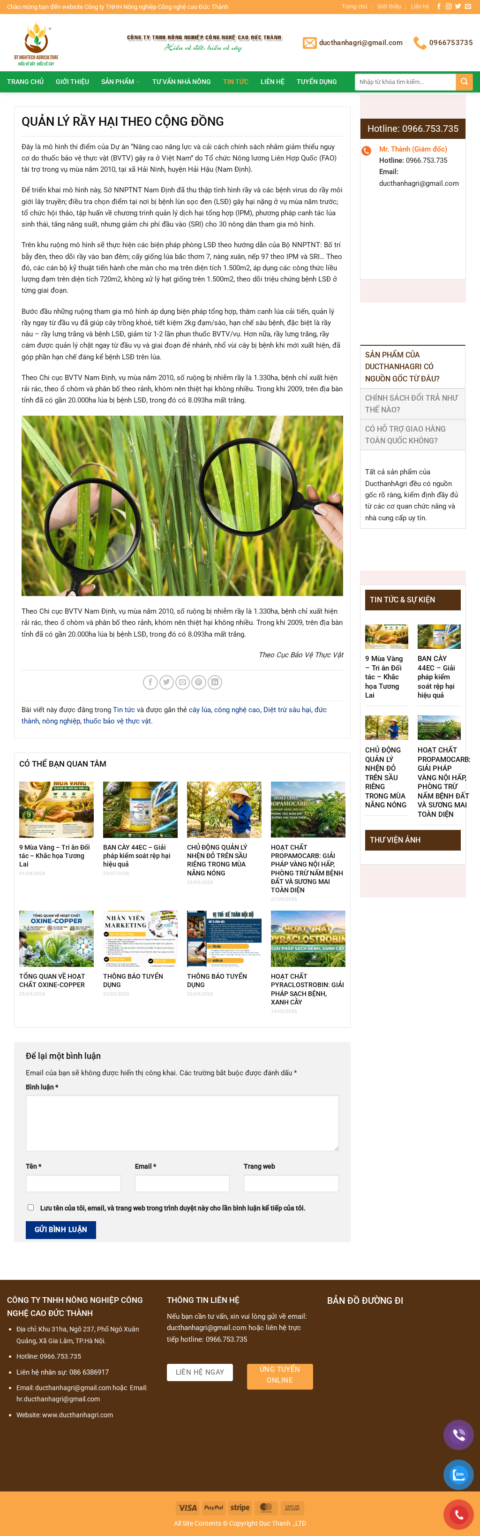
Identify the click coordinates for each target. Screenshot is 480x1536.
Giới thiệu (389, 6)
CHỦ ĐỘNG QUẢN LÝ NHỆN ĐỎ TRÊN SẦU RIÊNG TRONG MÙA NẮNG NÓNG (217, 860)
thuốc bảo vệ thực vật (117, 721)
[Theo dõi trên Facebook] (439, 6)
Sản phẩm (117, 81)
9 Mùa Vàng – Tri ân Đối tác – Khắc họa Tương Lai (54, 856)
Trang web (259, 1166)
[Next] (447, 859)
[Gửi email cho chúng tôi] (468, 6)
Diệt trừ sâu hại (287, 710)
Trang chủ (355, 6)
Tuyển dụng (317, 81)
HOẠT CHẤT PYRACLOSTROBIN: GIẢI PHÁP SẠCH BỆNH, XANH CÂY (307, 989)
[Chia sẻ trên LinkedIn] (215, 682)
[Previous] (378, 859)
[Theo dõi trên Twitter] (458, 6)
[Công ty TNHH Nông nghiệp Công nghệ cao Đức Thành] (58, 42)
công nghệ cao (237, 710)
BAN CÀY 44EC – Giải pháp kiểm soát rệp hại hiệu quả (137, 856)
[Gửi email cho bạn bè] (182, 682)
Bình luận (42, 1087)
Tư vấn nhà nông (181, 81)
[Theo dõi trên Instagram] (449, 6)
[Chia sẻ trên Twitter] (166, 682)
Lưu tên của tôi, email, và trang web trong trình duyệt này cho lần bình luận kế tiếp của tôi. (173, 1208)
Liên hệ (420, 6)
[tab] (412, 366)
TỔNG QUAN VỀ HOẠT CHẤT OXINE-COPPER (52, 981)
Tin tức (235, 81)
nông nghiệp (61, 721)
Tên (33, 1166)
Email (145, 1166)
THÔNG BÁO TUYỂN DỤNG (133, 981)
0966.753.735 (60, 1357)
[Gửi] (464, 82)
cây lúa (200, 710)
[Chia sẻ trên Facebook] (150, 682)
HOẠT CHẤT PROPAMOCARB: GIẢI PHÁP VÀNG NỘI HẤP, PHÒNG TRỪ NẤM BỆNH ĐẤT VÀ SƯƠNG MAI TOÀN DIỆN (307, 869)
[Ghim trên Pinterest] (198, 682)
